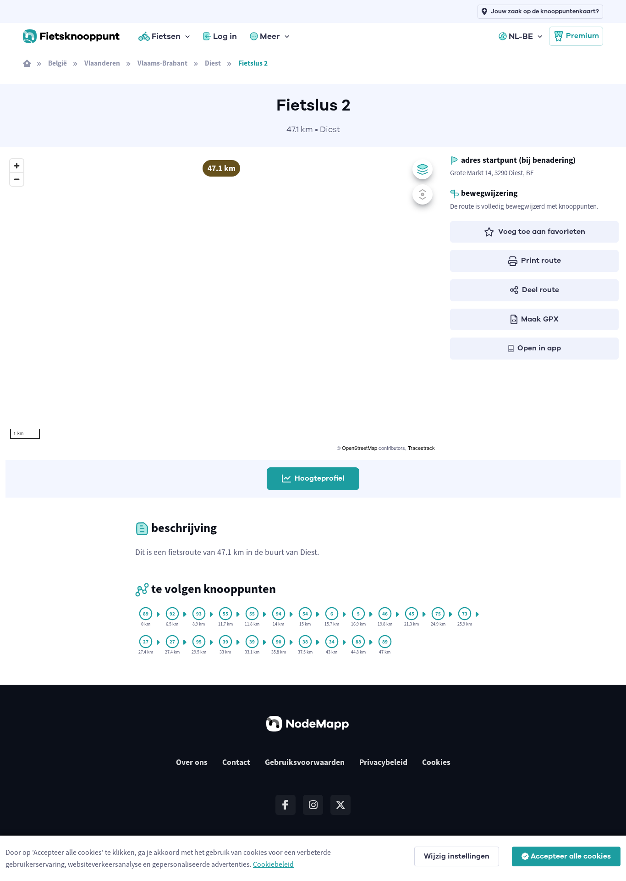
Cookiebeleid (273, 864)
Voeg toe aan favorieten (541, 232)
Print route (541, 260)
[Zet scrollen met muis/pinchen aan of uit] (422, 194)
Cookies (436, 762)
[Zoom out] (16, 179)
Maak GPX (540, 319)
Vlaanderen (102, 63)
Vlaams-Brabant (162, 63)
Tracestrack (421, 447)
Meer (270, 36)
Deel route (540, 290)
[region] (221, 304)
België (57, 63)
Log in (225, 36)
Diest (213, 63)
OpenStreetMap (359, 447)
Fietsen (166, 36)
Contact (236, 762)
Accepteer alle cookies (571, 856)
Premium (582, 36)
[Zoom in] (16, 165)
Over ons (192, 762)
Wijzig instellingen (456, 856)
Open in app (539, 348)
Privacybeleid (383, 762)
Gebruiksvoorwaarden (305, 762)
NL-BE (521, 36)
